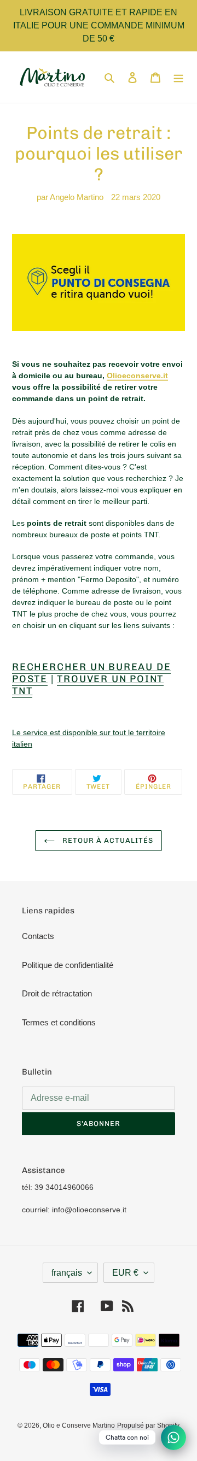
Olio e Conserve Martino (79, 1425)
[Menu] (178, 77)
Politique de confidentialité (67, 965)
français (66, 1272)
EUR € (125, 1272)
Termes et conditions (59, 1022)
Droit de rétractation (57, 993)
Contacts (38, 936)
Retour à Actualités (107, 840)
